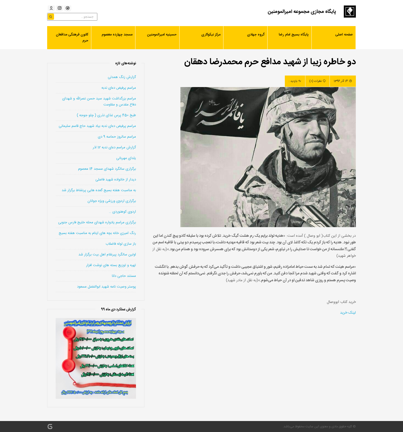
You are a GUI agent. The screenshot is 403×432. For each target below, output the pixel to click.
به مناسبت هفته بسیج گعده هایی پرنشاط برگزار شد (99, 190)
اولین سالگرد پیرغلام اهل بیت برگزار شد (107, 255)
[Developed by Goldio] (50, 426)
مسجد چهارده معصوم (117, 35)
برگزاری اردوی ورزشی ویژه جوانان (111, 201)
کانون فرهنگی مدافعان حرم (72, 38)
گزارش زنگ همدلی (122, 77)
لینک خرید (348, 313)
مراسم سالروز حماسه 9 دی (117, 137)
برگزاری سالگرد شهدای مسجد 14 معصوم (107, 169)
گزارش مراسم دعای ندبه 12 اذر (114, 147)
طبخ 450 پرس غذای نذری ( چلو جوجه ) (106, 115)
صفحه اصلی (344, 35)
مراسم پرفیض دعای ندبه (118, 88)
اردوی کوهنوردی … (122, 212)
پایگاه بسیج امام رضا (294, 35)
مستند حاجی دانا (124, 276)
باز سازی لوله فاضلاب (121, 244)
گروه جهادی (256, 35)
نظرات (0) (315, 81)
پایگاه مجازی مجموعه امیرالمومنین (302, 12)
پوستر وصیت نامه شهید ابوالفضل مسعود (106, 287)
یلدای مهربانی (126, 158)
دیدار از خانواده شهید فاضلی (115, 180)
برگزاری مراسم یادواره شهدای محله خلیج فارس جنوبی (97, 222)
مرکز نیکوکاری (210, 35)
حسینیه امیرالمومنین (162, 35)
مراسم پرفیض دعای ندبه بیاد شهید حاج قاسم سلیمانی (97, 126)
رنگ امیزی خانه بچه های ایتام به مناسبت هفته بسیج (97, 233)
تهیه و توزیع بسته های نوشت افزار (111, 265)
